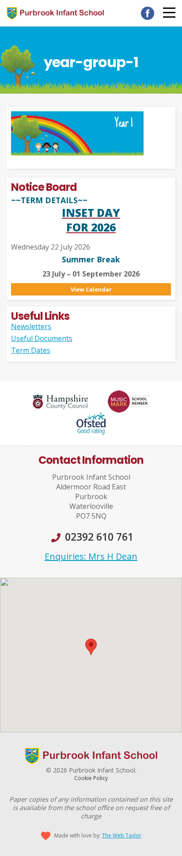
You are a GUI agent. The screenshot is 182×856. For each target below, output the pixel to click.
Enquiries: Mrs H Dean (91, 556)
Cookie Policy (91, 778)
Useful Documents (41, 338)
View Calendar (91, 289)
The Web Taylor (121, 835)
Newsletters (31, 326)
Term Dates (30, 350)
